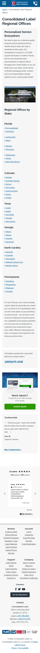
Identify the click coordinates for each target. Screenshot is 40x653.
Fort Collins (10, 188)
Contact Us (11, 578)
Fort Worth (10, 215)
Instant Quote (20, 406)
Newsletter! (20, 595)
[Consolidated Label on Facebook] (16, 589)
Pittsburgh (10, 288)
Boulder (9, 177)
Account (29, 529)
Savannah (10, 242)
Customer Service (11, 575)
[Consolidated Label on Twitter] (19, 589)
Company (28, 560)
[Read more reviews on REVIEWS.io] (26, 514)
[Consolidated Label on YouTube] (23, 589)
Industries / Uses (11, 541)
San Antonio (10, 221)
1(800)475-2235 (13, 361)
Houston (9, 218)
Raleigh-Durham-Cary (14, 262)
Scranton (9, 291)
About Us (29, 566)
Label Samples (11, 569)
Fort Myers (10, 131)
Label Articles (11, 563)
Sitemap (11, 553)
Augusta (9, 238)
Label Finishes (11, 547)
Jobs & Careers (29, 563)
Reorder (29, 541)
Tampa (8, 158)
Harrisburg (10, 281)
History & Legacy (29, 569)
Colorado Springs (13, 181)
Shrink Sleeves (11, 535)
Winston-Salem (12, 266)
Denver (8, 184)
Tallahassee (10, 155)
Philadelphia (11, 285)
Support (11, 560)
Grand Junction (12, 191)
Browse (11, 529)
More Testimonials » (12, 450)
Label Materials (11, 544)
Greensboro (10, 259)
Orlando (9, 146)
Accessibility (24, 648)
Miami (8, 140)
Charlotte (9, 255)
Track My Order (29, 538)
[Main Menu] (4, 3)
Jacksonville (10, 137)
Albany (8, 232)
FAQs (11, 566)
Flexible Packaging (11, 538)
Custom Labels (11, 532)
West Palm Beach (13, 162)
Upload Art (29, 535)
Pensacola (10, 149)
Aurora (8, 194)
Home (4, 10)
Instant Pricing (11, 550)
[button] (5, 493)
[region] (20, 493)
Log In (28, 532)
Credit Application (29, 544)
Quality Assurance (29, 572)
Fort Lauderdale (12, 128)
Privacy (14, 648)
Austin (8, 208)
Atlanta (8, 235)
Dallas (8, 211)
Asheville (9, 252)
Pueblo (8, 198)
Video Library (11, 572)
